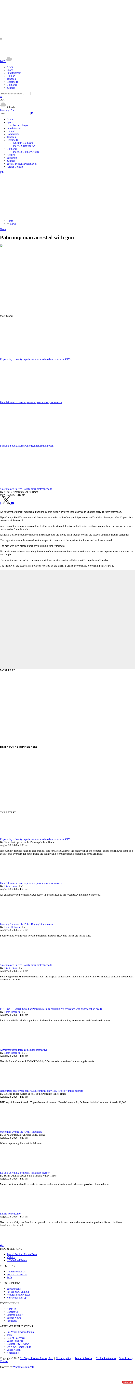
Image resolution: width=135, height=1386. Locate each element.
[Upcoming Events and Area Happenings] (17, 1128)
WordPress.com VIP (23, 1367)
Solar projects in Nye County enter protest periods (26, 965)
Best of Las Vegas (16, 1337)
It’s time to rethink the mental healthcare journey (25, 1172)
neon (9, 1335)
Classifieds (12, 81)
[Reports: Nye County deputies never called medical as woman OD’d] (17, 836)
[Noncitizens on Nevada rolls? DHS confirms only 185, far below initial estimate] (17, 1087)
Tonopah (11, 78)
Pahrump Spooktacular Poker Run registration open (27, 924)
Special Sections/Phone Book (22, 163)
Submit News (14, 1317)
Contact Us (12, 1311)
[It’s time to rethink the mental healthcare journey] (17, 1169)
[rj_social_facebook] (0, 172)
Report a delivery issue (18, 1294)
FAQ (9, 1277)
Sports (10, 70)
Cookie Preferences (106, 1358)
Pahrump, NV (7, 110)
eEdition (11, 87)
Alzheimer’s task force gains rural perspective (23, 1049)
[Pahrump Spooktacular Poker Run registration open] (17, 921)
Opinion (11, 75)
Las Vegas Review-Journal (20, 1332)
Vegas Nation (14, 1349)
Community (13, 134)
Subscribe (12, 157)
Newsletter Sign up (17, 1297)
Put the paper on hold (18, 1291)
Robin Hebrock (12, 927)
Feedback (12, 1320)
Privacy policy (63, 1358)
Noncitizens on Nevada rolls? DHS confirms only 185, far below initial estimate (41, 1090)
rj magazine (13, 1352)
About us (11, 1308)
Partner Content (15, 166)
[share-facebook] (0, 503)
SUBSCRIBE (128, 1382)
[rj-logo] (33, 54)
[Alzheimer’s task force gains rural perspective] (17, 1046)
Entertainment (14, 72)
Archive (11, 154)
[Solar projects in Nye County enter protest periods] (17, 962)
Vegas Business (15, 1340)
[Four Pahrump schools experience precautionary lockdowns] (17, 880)
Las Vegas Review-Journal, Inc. (36, 1358)
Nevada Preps (20, 125)
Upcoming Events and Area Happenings (21, 1131)
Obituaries (12, 84)
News (10, 67)
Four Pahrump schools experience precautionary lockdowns (31, 883)
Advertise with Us (16, 1271)
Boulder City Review (18, 1343)
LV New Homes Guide (19, 1346)
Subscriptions (14, 1288)
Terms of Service (83, 1358)
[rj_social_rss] (2, 172)
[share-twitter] (6, 503)
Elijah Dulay (10, 886)
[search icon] (1, 96)
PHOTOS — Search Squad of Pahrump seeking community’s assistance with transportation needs (51, 1008)
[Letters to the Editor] (17, 1210)
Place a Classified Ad (24, 145)
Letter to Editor (14, 1314)
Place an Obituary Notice (26, 151)
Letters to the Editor (10, 1213)
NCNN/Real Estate (23, 142)
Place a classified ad (17, 1274)
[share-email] (12, 503)
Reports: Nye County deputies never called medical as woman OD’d (35, 839)
